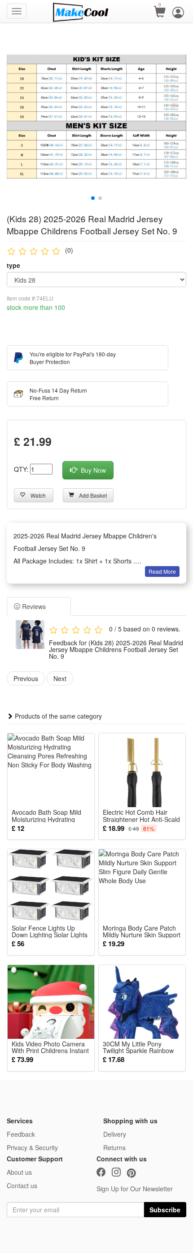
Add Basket (93, 495)
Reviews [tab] (33, 606)
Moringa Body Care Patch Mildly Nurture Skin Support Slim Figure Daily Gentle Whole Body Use (141, 931)
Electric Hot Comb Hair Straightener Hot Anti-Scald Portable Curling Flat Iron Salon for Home (141, 815)
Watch (38, 495)
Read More (162, 571)
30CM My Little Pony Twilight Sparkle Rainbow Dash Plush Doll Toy (138, 1047)
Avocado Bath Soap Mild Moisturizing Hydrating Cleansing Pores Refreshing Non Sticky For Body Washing (49, 815)
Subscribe (164, 1209)
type (13, 265)
